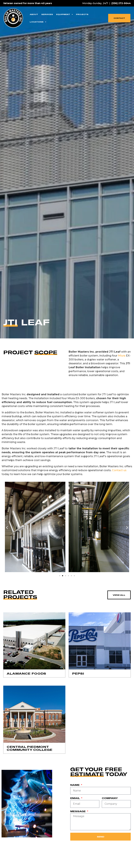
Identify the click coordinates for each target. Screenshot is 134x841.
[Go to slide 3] (65, 575)
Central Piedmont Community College (29, 748)
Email (75, 798)
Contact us (119, 470)
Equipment (63, 14)
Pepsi (78, 673)
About (34, 14)
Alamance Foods (26, 673)
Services (47, 14)
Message (78, 811)
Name (75, 785)
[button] (7, 528)
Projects (82, 14)
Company (110, 798)
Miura (121, 355)
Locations (36, 22)
